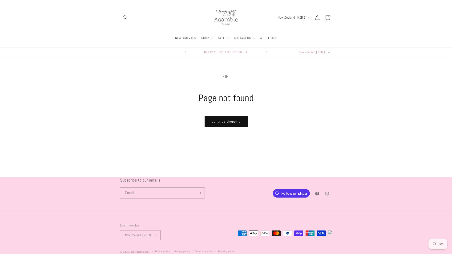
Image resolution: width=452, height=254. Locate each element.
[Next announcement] (267, 52)
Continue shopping (226, 121)
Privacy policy (182, 251)
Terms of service (203, 251)
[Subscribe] (199, 192)
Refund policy (162, 251)
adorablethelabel (140, 251)
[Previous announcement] (185, 52)
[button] (125, 17)
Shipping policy (226, 251)
